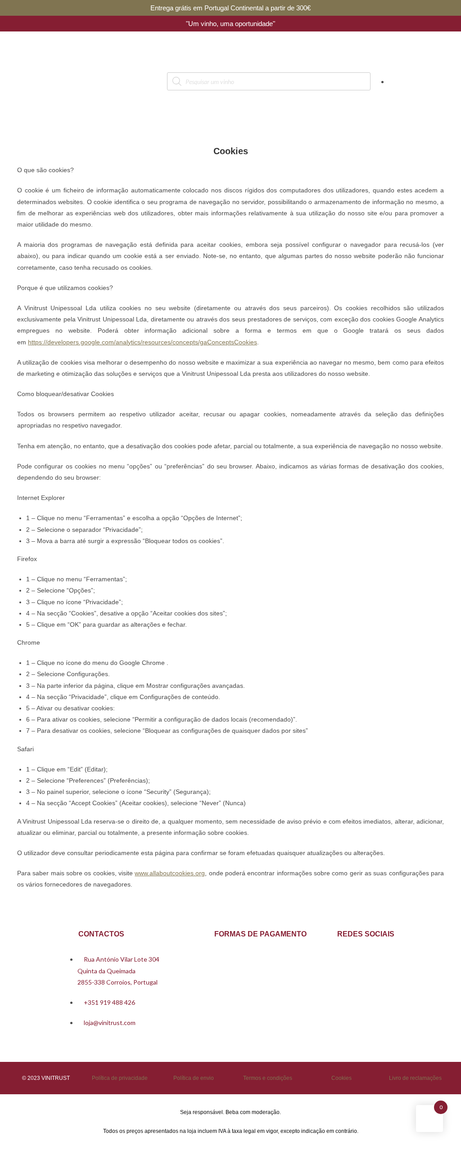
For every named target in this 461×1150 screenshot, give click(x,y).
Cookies (341, 1078)
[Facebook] (339, 958)
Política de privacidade (120, 1078)
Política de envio (193, 1078)
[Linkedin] (391, 958)
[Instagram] (365, 958)
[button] (38, 81)
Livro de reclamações (415, 1078)
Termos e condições (267, 1078)
